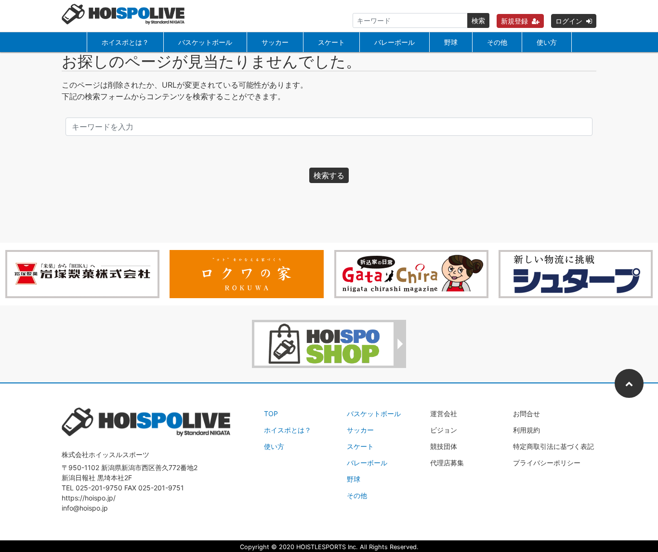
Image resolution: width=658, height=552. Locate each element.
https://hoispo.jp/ (89, 498)
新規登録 (514, 21)
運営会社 (443, 413)
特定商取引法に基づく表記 (553, 446)
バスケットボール (205, 42)
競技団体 (443, 446)
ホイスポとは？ (125, 42)
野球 (451, 42)
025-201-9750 (99, 488)
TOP (271, 413)
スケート (331, 42)
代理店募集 (447, 463)
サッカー (275, 42)
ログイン (568, 21)
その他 (497, 42)
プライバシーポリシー (546, 463)
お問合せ (526, 413)
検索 (478, 20)
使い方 (547, 42)
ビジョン (443, 430)
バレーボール (394, 42)
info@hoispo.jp (85, 508)
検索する (329, 175)
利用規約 (526, 430)
